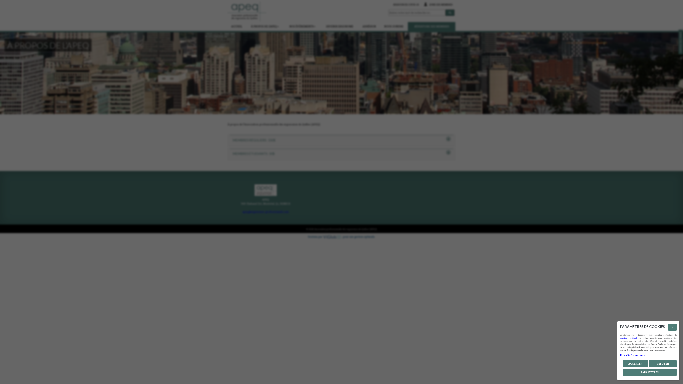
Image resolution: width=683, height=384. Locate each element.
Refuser (663, 364)
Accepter (635, 364)
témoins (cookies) (628, 338)
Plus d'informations (632, 355)
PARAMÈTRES (650, 372)
